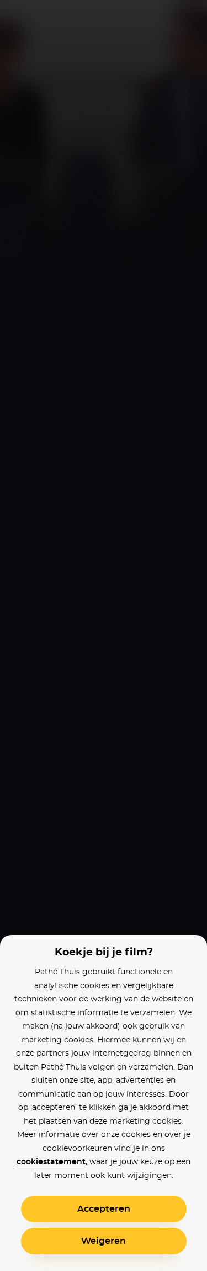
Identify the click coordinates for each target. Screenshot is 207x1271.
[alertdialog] (103, 635)
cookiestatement (51, 1162)
